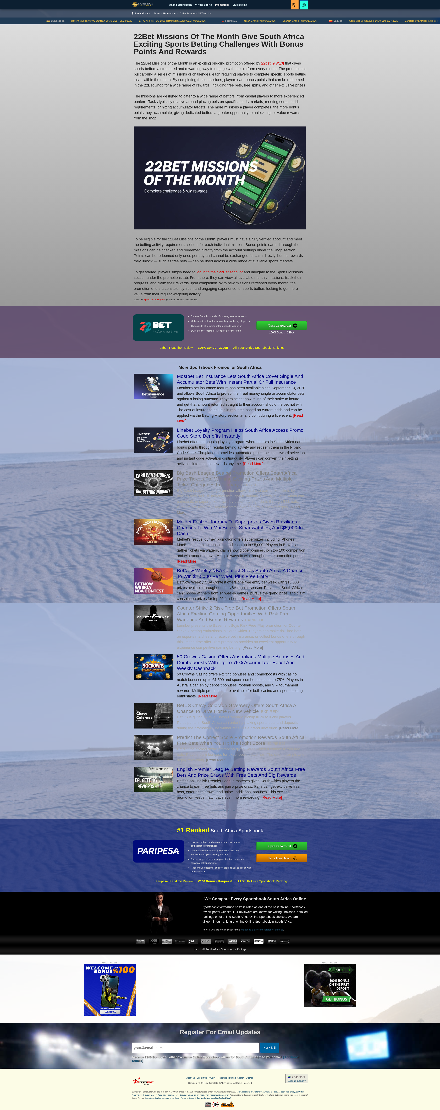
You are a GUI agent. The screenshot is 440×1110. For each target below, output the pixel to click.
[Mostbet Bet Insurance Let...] (153, 398)
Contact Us (202, 1078)
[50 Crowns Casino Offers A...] (153, 678)
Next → (229, 809)
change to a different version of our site (261, 929)
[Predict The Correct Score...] (153, 759)
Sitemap (249, 1078)
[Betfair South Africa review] (245, 942)
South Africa (141, 13)
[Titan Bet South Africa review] (272, 942)
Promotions (222, 4)
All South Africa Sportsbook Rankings (258, 347)
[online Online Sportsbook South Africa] (142, 6)
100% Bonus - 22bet (281, 332)
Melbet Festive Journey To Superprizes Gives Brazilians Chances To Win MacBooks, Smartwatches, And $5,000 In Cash (240, 527)
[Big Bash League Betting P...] (153, 495)
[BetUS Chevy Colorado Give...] (153, 727)
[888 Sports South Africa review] (153, 942)
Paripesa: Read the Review (174, 881)
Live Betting (240, 4)
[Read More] (253, 464)
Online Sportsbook (180, 4)
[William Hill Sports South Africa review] (140, 942)
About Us (190, 1078)
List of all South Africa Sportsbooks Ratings (220, 949)
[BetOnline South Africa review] (219, 942)
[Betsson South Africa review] (285, 942)
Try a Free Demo (279, 858)
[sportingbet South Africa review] (206, 942)
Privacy (211, 1078)
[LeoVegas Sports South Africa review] (167, 942)
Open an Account (279, 325)
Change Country (297, 1080)
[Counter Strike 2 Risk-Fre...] (153, 630)
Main (157, 13)
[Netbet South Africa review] (193, 942)
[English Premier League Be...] (153, 791)
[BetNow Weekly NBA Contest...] (153, 592)
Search (240, 1078)
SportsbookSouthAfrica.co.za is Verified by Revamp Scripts (169, 1098)
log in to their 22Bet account (219, 272)
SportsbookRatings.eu (154, 299)
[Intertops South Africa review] (258, 942)
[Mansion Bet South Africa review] (180, 942)
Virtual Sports (203, 4)
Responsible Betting (226, 1078)
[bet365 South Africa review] (232, 942)
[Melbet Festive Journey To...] (153, 543)
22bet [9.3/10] (272, 63)
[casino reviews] (143, 1084)
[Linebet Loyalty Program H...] (153, 452)
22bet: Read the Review (176, 347)
